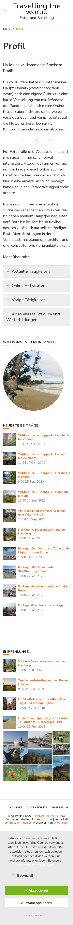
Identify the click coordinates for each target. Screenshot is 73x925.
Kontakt (16, 807)
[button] (15, 739)
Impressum (60, 807)
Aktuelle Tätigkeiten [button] (31, 271)
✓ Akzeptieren (36, 890)
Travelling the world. (37, 9)
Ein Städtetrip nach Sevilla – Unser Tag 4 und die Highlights (42, 701)
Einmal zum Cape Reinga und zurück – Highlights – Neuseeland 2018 (43, 720)
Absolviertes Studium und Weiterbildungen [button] (33, 316)
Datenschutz (37, 807)
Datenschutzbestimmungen (35, 865)
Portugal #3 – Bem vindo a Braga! (41, 605)
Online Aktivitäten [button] (28, 285)
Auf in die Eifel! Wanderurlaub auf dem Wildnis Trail (41, 513)
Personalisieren (36, 915)
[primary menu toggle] (5, 12)
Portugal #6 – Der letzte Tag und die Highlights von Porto (44, 550)
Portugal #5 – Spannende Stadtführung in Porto (36, 569)
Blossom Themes (20, 823)
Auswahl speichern (36, 903)
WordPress (61, 823)
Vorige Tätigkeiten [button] (29, 300)
